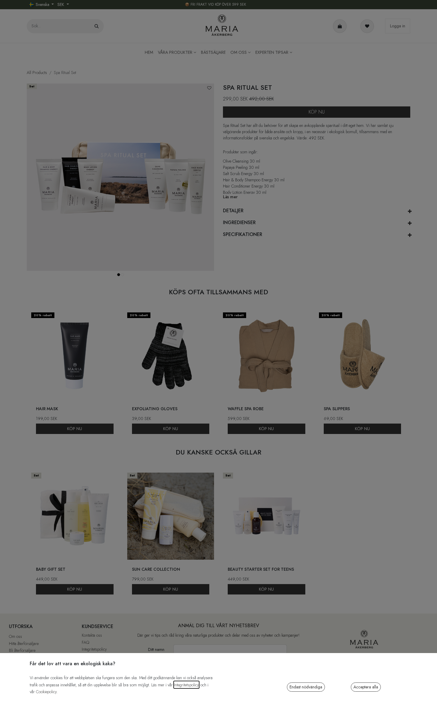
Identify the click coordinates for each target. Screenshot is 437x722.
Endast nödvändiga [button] (306, 687)
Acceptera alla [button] (365, 687)
